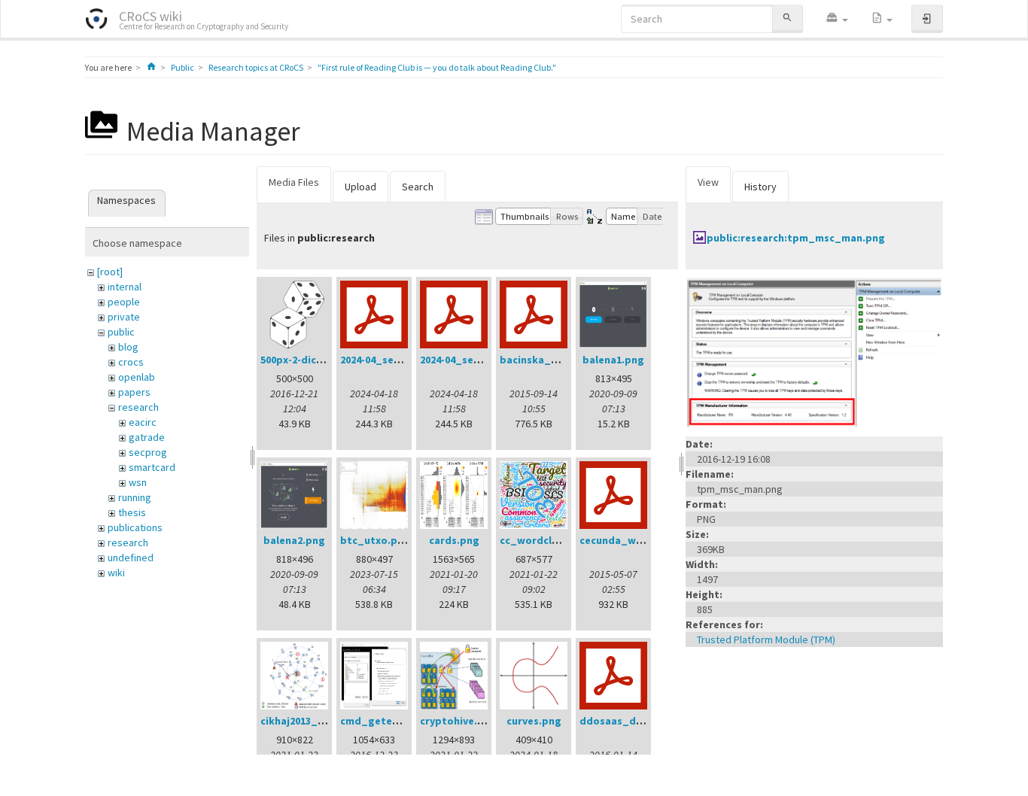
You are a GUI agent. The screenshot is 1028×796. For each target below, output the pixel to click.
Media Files (294, 182)
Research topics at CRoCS (255, 67)
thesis (132, 512)
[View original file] (814, 352)
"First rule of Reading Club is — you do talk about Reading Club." (437, 67)
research (138, 407)
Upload (360, 186)
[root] (110, 271)
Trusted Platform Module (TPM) (766, 639)
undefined (131, 557)
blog (128, 347)
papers (134, 392)
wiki (116, 572)
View (708, 182)
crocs (131, 362)
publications (135, 527)
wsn (138, 482)
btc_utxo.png (375, 540)
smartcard (152, 467)
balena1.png (613, 359)
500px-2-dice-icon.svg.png (325, 359)
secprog (148, 452)
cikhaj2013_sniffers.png (318, 721)
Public (182, 67)
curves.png (533, 721)
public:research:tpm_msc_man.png (796, 238)
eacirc (143, 422)
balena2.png (294, 540)
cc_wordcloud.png (547, 540)
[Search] (787, 18)
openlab (136, 377)
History (760, 186)
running (134, 497)
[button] (836, 19)
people (124, 301)
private (124, 317)
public (121, 332)
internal (124, 286)
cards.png (454, 540)
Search (417, 186)
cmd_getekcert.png (391, 721)
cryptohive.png (458, 721)
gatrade (147, 437)
